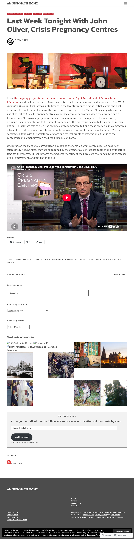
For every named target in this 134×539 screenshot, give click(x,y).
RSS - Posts (16, 463)
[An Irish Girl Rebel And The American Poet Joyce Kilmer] (20, 365)
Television (48, 14)
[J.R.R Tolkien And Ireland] (20, 343)
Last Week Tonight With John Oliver (94, 259)
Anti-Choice (35, 259)
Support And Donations (17, 519)
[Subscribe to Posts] (9, 463)
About (73, 498)
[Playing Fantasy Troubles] (114, 393)
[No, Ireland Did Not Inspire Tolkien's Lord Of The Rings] (87, 355)
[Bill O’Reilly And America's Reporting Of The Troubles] (87, 393)
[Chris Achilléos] (42, 343)
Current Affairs (15, 14)
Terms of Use (12, 512)
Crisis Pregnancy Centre (58, 259)
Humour (28, 14)
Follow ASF (22, 437)
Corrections (75, 505)
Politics (37, 14)
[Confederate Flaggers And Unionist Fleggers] (20, 393)
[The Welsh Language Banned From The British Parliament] (114, 355)
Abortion (20, 259)
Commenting (12, 517)
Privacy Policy (13, 514)
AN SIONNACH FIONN (22, 3)
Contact (74, 500)
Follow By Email (67, 416)
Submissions (76, 503)
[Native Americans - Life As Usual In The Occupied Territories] (37, 348)
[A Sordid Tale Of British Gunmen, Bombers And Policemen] (61, 365)
